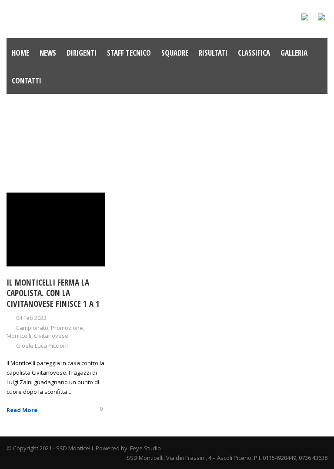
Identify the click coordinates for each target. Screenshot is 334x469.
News (48, 53)
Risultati (213, 53)
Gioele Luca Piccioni (42, 345)
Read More (22, 410)
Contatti (26, 81)
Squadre (174, 53)
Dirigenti (82, 53)
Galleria (294, 53)
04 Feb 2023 (31, 318)
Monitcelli (19, 335)
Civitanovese (51, 335)
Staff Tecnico (129, 53)
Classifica (254, 53)
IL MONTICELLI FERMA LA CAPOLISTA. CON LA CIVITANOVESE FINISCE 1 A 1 (53, 293)
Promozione (67, 328)
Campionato (32, 328)
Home (20, 53)
